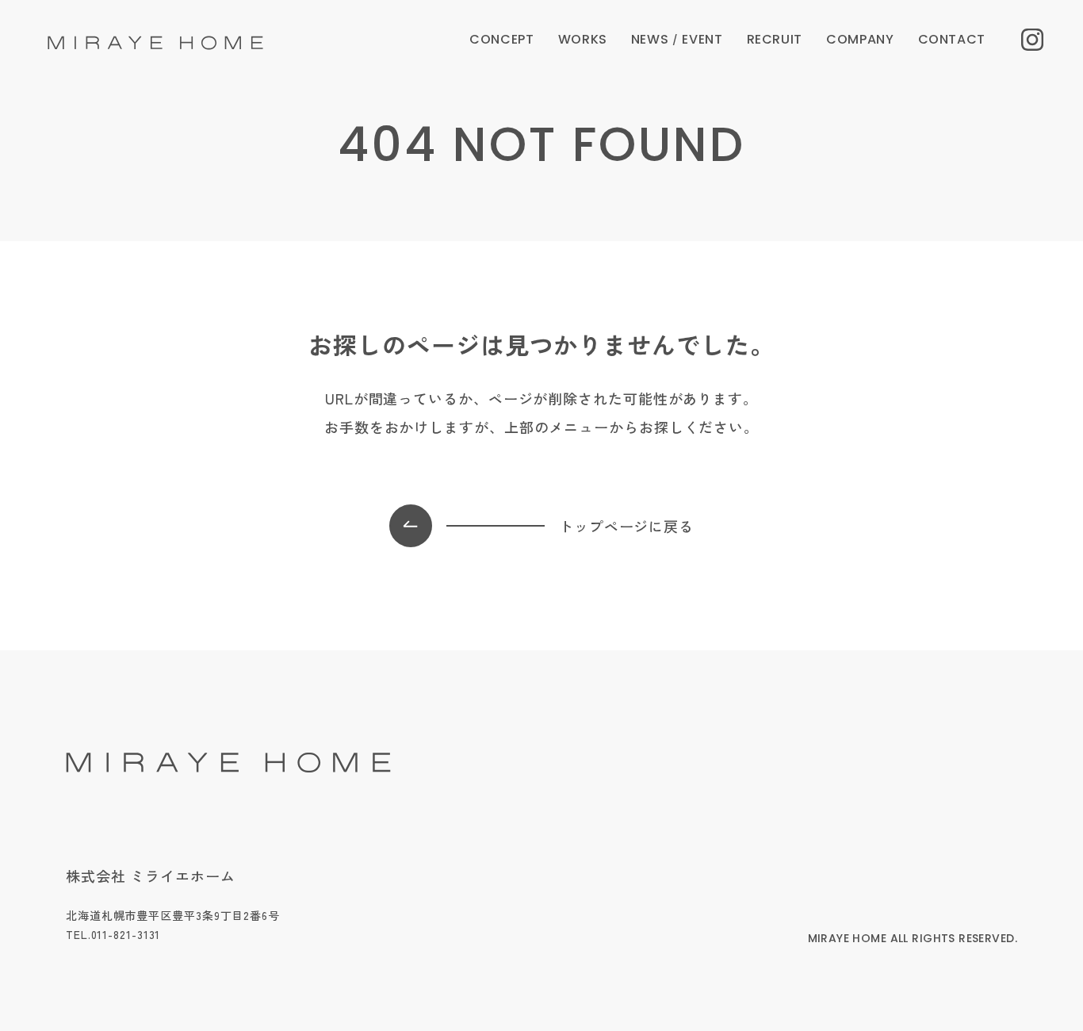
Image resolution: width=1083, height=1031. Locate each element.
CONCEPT (501, 39)
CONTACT (951, 39)
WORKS (582, 39)
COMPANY (860, 39)
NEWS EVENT (677, 39)
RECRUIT (774, 39)
